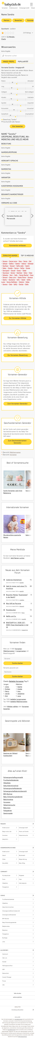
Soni (11, 285)
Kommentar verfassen (17, 256)
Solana (24, 274)
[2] (5, 33)
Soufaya (5, 276)
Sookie (17, 274)
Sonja (25, 271)
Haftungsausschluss (22, 1047)
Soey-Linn (12, 288)
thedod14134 (25, 640)
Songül (12, 276)
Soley (4, 278)
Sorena (5, 295)
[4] (10, 33)
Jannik (7, 704)
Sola (10, 295)
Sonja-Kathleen (12, 292)
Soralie (10, 278)
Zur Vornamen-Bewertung (18, 365)
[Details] (32, 33)
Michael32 (22, 616)
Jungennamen (21, 661)
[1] (2, 33)
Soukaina (12, 290)
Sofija (22, 278)
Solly (16, 285)
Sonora (5, 288)
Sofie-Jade (20, 276)
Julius (7, 697)
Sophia (20, 697)
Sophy (5, 290)
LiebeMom (22, 610)
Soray (19, 281)
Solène (11, 274)
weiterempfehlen (17, 1007)
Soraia (28, 278)
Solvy (25, 283)
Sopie (23, 290)
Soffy (15, 295)
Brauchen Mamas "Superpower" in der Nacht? (17, 606)
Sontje (21, 295)
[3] (8, 33)
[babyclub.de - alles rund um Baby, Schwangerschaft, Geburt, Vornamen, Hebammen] (11, 5)
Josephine (21, 704)
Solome (21, 292)
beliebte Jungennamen (18, 710)
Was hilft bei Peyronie (13, 614)
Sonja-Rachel (23, 285)
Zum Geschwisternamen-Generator (17, 452)
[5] (13, 33)
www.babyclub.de (18, 1029)
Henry (7, 702)
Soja (20, 271)
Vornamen (13, 465)
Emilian (7, 699)
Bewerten (18, 20)
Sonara (5, 271)
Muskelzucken (11, 620)
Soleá (24, 281)
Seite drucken (17, 1003)
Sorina (16, 278)
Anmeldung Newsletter (17, 1020)
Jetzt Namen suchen (17, 568)
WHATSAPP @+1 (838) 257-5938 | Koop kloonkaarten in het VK (17, 635)
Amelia (20, 699)
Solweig (5, 285)
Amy (19, 702)
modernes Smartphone (14, 590)
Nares (23, 623)
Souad (13, 281)
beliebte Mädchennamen (18, 712)
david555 (22, 592)
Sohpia (5, 274)
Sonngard (6, 281)
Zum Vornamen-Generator (17, 414)
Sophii (27, 276)
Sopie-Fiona (22, 288)
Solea (27, 292)
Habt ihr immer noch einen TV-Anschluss (16, 598)
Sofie (26, 295)
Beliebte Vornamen (16, 692)
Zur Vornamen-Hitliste (17, 328)
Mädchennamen (15, 463)
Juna (19, 706)
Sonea (13, 283)
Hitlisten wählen (12, 717)
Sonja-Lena (13, 271)
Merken (6, 20)
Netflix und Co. (11, 626)
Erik (6, 706)
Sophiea (19, 283)
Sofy (18, 290)
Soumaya (6, 283)
